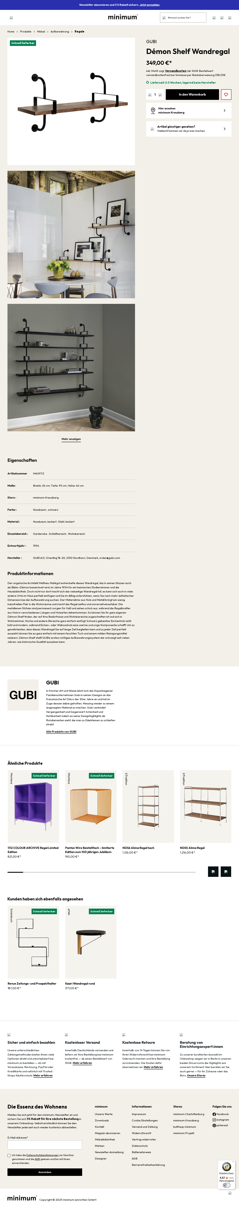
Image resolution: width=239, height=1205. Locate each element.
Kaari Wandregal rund (80, 983)
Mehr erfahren (43, 1075)
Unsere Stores (196, 1075)
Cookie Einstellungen (145, 1120)
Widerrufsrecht (141, 1133)
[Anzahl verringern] (150, 94)
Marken (99, 1146)
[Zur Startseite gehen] (121, 16)
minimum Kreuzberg (186, 1120)
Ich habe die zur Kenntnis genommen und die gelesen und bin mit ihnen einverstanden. (43, 1159)
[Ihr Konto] (222, 17)
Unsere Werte (104, 1114)
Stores (177, 1106)
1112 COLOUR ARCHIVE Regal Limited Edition (33, 850)
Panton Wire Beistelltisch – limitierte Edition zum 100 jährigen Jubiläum (89, 850)
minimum (101, 1106)
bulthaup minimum (184, 1126)
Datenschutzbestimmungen (43, 1155)
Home (10, 31)
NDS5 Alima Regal (192, 848)
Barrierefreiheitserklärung (148, 1165)
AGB (37, 1159)
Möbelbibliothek (105, 1139)
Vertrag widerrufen (144, 1139)
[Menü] (11, 17)
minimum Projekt (183, 1133)
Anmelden (44, 1172)
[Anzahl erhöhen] (160, 94)
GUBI (151, 41)
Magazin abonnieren (107, 1133)
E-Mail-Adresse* (17, 1137)
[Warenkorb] (229, 17)
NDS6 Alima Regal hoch (138, 848)
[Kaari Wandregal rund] (91, 942)
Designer (101, 1158)
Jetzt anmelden (150, 5)
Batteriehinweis (141, 1152)
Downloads (102, 1120)
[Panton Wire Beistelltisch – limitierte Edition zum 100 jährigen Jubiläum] (91, 806)
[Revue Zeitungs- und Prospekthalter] (33, 942)
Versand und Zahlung (145, 1126)
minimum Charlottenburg (188, 1114)
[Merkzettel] (214, 17)
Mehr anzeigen (71, 439)
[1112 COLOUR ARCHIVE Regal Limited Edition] (33, 806)
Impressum (139, 1114)
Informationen (142, 1106)
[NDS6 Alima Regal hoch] (148, 806)
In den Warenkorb (192, 94)
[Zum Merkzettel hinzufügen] (223, 92)
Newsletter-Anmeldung (109, 1152)
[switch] (226, 1185)
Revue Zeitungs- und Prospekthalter (32, 983)
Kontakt (99, 1126)
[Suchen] (164, 17)
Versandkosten (175, 71)
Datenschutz (140, 1146)
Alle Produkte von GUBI (61, 731)
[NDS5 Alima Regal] (206, 806)
